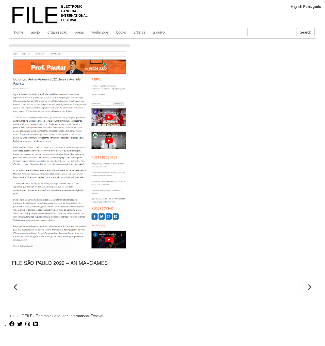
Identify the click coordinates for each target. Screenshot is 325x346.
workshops (100, 32)
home (18, 32)
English (296, 6)
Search (305, 32)
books (121, 32)
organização (57, 32)
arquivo (159, 32)
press (79, 32)
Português (312, 6)
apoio (35, 32)
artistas (139, 32)
